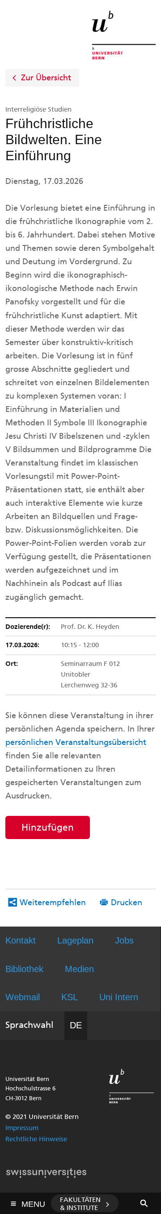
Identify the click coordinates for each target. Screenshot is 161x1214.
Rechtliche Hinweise (36, 1139)
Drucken (126, 902)
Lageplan (75, 940)
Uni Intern (118, 997)
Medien (79, 969)
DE (76, 1025)
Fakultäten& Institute (80, 1204)
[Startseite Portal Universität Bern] (124, 35)
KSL (69, 997)
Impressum (21, 1128)
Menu (33, 1201)
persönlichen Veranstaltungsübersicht (75, 742)
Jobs (124, 940)
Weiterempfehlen (53, 902)
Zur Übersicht (46, 78)
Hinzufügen (47, 827)
